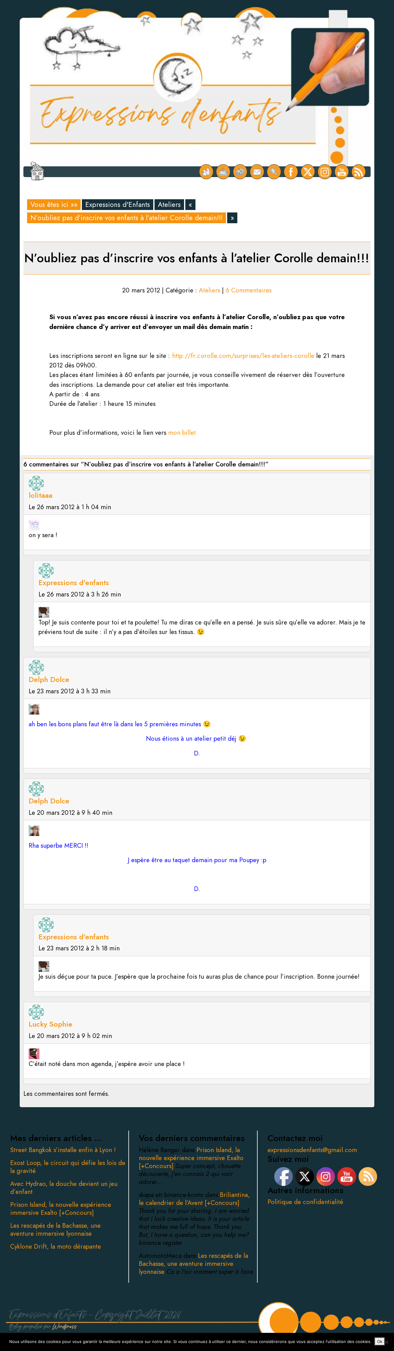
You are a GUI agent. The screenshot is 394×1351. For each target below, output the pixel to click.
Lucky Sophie (50, 1024)
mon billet (182, 432)
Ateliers (169, 204)
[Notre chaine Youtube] (342, 171)
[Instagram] (325, 171)
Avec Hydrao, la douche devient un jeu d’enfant (64, 1187)
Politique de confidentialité (305, 1201)
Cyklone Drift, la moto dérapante (55, 1246)
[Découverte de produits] (240, 171)
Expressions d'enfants (73, 582)
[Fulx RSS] (359, 171)
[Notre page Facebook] (291, 171)
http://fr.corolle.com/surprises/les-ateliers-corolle (243, 355)
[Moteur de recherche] (274, 171)
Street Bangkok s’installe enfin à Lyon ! (63, 1150)
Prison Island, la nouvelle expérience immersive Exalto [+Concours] (60, 1208)
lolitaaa (40, 495)
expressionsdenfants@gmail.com (312, 1150)
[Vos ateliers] (223, 171)
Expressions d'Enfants (117, 204)
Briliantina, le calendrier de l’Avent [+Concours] (194, 1198)
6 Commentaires (248, 290)
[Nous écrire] (257, 171)
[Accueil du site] (37, 171)
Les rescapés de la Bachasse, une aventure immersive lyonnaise (55, 1229)
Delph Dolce (49, 679)
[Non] (386, 1342)
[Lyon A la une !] (206, 171)
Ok (379, 1341)
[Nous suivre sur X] (308, 171)
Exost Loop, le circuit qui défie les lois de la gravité (67, 1166)
